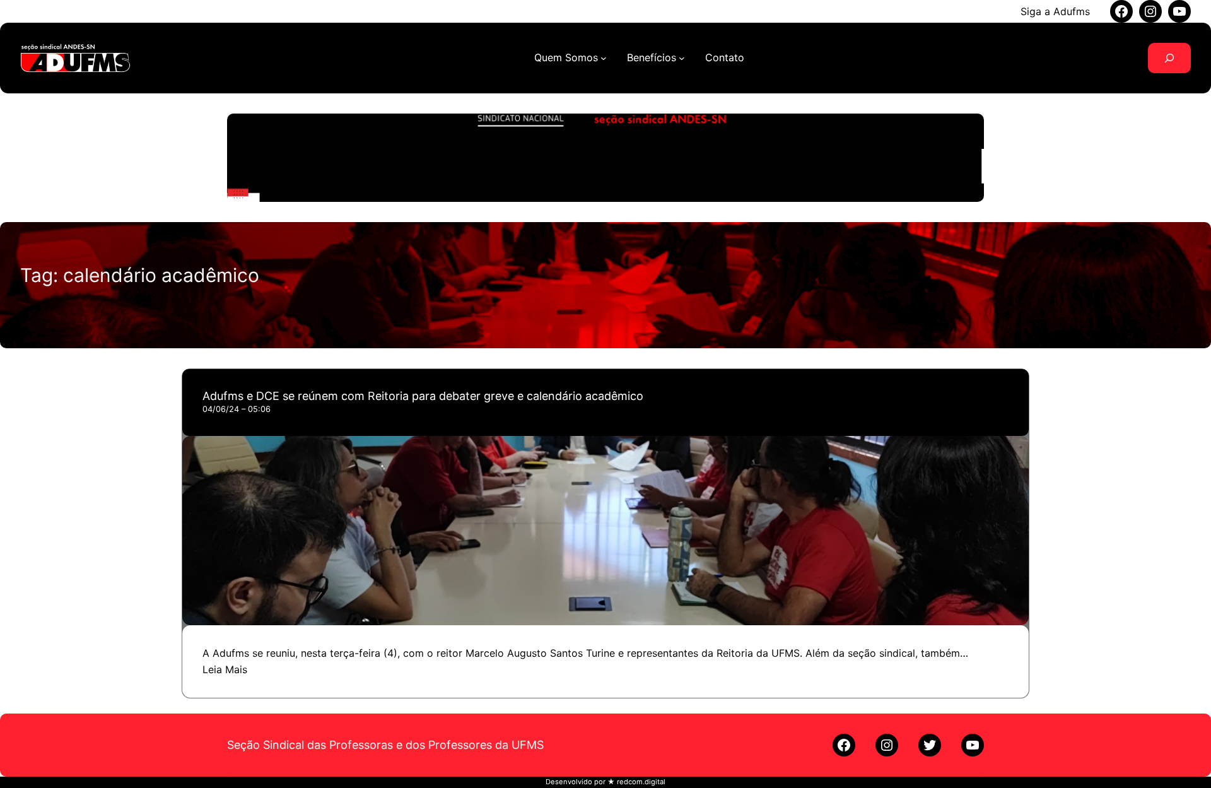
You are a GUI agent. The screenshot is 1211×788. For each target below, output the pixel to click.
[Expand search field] (1169, 58)
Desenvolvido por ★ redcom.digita (605, 781)
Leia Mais (224, 669)
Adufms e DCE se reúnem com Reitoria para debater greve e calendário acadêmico (422, 396)
